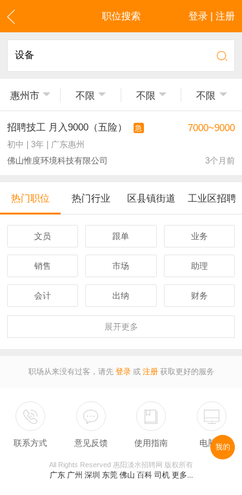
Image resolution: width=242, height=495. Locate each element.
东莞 (109, 474)
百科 (144, 474)
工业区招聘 (212, 198)
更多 (121, 327)
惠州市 (24, 95)
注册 (150, 371)
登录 (123, 371)
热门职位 (30, 198)
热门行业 (91, 198)
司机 (162, 474)
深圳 (92, 474)
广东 (57, 474)
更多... (182, 474)
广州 (75, 474)
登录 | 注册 (211, 15)
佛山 (127, 474)
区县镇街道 (151, 198)
